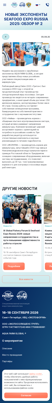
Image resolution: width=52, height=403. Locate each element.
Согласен (26, 395)
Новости (7, 226)
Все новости (26, 279)
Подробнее (14, 266)
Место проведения (12, 355)
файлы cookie (35, 374)
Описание (7, 348)
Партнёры (7, 361)
